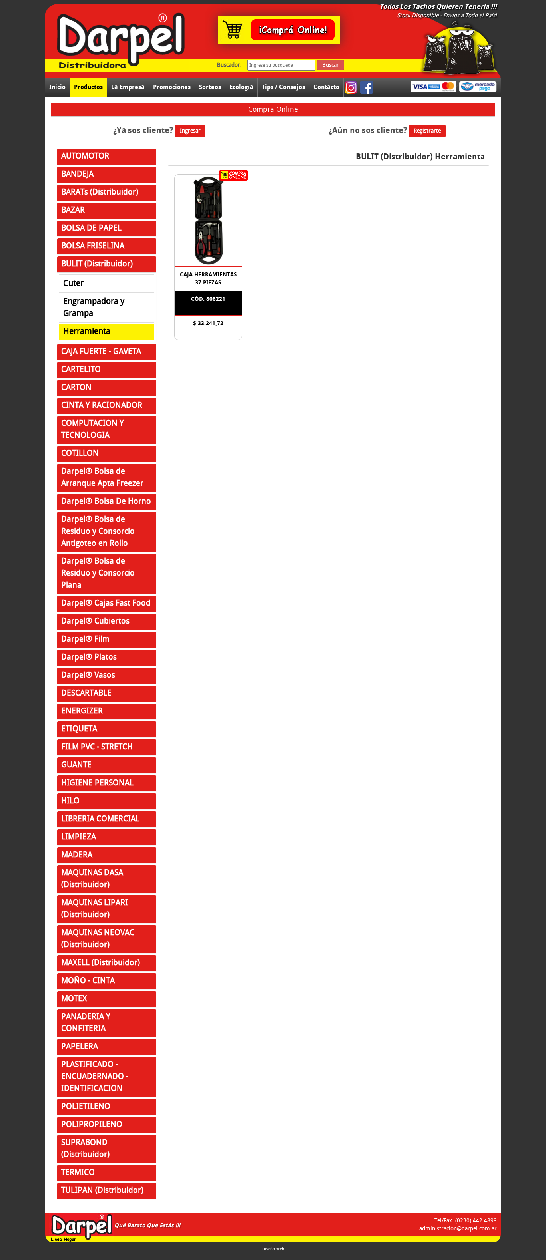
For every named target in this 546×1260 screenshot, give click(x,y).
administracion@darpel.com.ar (458, 1229)
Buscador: (229, 65)
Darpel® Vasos (88, 675)
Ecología (241, 87)
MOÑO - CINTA (88, 981)
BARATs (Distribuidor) (99, 192)
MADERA (76, 855)
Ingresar (190, 131)
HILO (70, 801)
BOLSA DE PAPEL (91, 228)
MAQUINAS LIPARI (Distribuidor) (94, 909)
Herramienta (86, 331)
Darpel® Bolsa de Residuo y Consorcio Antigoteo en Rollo (98, 531)
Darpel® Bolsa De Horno (106, 501)
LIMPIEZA (78, 837)
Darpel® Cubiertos (95, 621)
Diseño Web (273, 1249)
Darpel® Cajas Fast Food (106, 603)
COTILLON (80, 453)
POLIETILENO (85, 1107)
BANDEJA (77, 174)
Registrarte (427, 131)
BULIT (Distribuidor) (97, 264)
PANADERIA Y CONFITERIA (85, 1023)
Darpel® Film (85, 639)
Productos (88, 87)
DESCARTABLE (86, 693)
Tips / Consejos (283, 87)
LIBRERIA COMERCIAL (100, 819)
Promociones (172, 87)
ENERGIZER (82, 711)
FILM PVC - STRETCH (97, 747)
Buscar (330, 65)
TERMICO (78, 1173)
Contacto (326, 87)
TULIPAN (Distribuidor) (102, 1190)
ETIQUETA (79, 729)
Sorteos (210, 87)
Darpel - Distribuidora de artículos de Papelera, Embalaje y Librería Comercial (81, 1227)
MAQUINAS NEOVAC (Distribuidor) (97, 939)
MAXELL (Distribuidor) (100, 963)
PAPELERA (79, 1047)
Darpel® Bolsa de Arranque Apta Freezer (102, 477)
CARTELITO (81, 370)
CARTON (76, 388)
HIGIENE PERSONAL (97, 783)
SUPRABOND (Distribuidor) (85, 1149)
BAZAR (73, 210)
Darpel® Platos (89, 657)
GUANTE (76, 765)
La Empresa (128, 87)
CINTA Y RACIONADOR (101, 405)
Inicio (57, 87)
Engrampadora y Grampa (93, 307)
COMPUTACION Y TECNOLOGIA (92, 429)
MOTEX (74, 999)
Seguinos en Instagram (352, 87)
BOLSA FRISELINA (92, 246)
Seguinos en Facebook (367, 87)
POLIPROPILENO (91, 1125)
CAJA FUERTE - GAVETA (101, 352)
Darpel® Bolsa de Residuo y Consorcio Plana (98, 573)
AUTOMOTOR (85, 156)
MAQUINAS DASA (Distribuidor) (92, 879)
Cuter (73, 283)
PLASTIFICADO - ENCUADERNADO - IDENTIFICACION (94, 1077)
